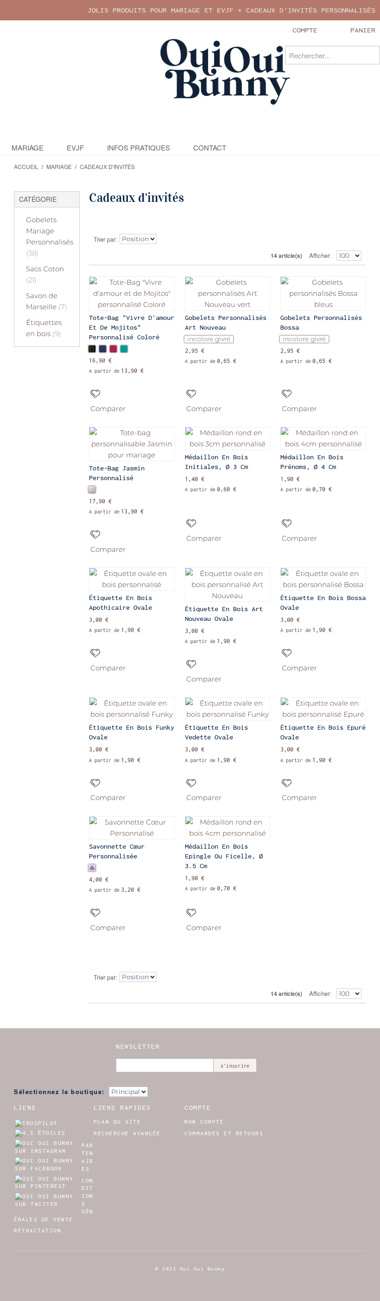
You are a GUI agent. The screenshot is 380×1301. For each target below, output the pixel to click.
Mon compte (204, 1122)
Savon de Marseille (46, 301)
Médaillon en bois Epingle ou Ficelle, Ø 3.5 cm (224, 856)
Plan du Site (117, 1122)
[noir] (92, 348)
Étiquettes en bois (44, 328)
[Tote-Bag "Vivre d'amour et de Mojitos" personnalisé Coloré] (132, 293)
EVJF (75, 147)
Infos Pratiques (138, 147)
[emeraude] (124, 348)
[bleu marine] (102, 348)
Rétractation (37, 1230)
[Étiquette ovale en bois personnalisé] (132, 579)
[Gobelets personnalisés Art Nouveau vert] (228, 293)
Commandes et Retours (223, 1133)
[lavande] (92, 867)
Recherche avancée (127, 1133)
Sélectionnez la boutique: (59, 1091)
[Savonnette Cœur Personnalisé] (132, 827)
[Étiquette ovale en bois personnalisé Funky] (132, 708)
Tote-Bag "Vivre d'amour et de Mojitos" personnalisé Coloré (131, 327)
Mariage (28, 147)
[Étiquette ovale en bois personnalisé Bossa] (323, 579)
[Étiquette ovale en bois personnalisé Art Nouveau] (228, 585)
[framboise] (113, 348)
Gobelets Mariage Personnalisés (49, 236)
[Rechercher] (370, 55)
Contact (209, 147)
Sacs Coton (45, 274)
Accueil (26, 166)
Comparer (108, 408)
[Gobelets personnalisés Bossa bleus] (323, 293)
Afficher (319, 255)
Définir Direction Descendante (166, 239)
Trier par (104, 239)
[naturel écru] (92, 489)
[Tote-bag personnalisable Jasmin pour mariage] (132, 444)
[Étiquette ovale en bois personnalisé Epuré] (323, 708)
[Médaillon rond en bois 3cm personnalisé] (228, 438)
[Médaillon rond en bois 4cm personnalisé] (323, 438)
